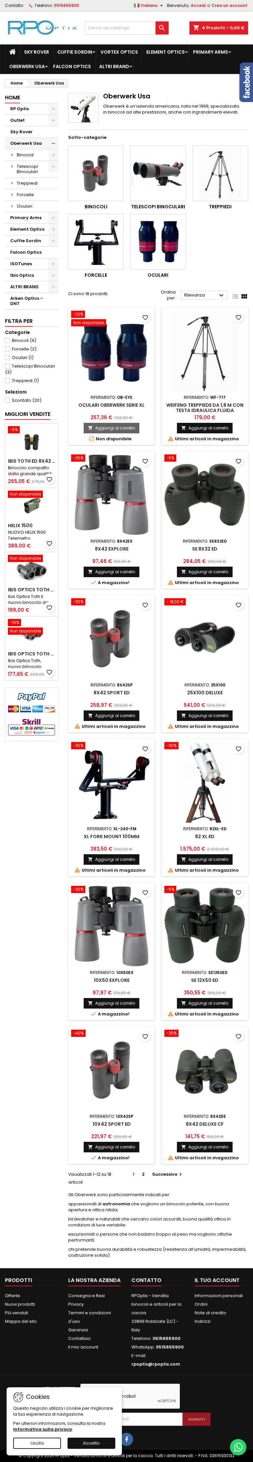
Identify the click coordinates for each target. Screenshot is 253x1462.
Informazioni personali (219, 1296)
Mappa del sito (21, 1321)
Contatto (14, 5)
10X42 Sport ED (112, 1124)
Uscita (37, 1443)
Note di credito (210, 1313)
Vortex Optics (119, 52)
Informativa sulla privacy (42, 1429)
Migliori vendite (27, 414)
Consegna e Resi (86, 1296)
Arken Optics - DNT (26, 301)
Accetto (91, 1443)
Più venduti (16, 1313)
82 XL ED (204, 836)
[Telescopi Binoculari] (158, 173)
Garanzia (78, 1330)
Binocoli (25, 155)
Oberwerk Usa (27, 66)
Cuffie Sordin (74, 52)
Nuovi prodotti (20, 1304)
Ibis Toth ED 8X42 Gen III (31, 461)
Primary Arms (210, 52)
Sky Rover (36, 52)
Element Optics (165, 52)
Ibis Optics (22, 275)
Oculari (24, 206)
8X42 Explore (111, 549)
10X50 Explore (111, 980)
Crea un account (229, 5)
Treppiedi (27, 183)
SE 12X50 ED (204, 980)
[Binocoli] (96, 173)
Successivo (167, 1174)
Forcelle (25, 195)
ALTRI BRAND (114, 66)
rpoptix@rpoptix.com (155, 1364)
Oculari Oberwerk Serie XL (111, 405)
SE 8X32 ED (204, 549)
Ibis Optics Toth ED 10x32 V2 (31, 653)
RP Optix (19, 109)
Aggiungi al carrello (111, 428)
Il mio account (83, 1347)
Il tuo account (217, 1280)
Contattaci (79, 1338)
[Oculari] (158, 241)
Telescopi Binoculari (27, 169)
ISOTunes (21, 264)
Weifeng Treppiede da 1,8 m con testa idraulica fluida (204, 408)
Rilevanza (204, 295)
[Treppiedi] (220, 173)
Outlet (17, 120)
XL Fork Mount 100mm (111, 836)
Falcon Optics (72, 66)
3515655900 (66, 5)
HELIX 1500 (20, 525)
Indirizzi (203, 1321)
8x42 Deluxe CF (205, 1124)
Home (12, 97)
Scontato (27, 400)
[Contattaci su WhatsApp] (238, 1447)
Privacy (76, 1304)
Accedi (198, 5)
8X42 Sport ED (112, 692)
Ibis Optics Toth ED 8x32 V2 (31, 589)
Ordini (201, 1304)
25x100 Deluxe (205, 692)
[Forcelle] (96, 241)
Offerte (12, 1296)
